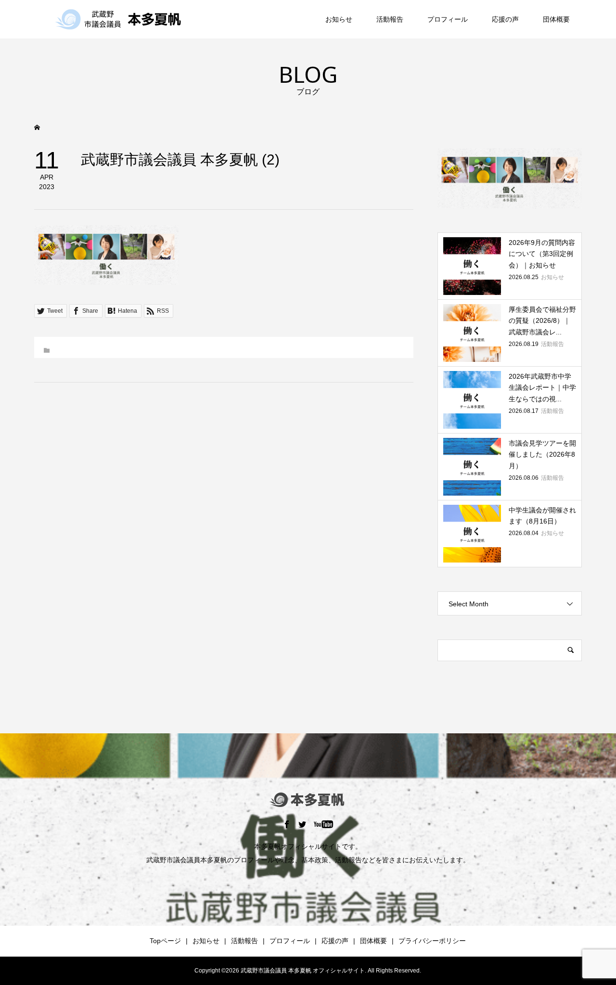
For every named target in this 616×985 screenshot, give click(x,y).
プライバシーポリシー (432, 941)
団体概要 (556, 19)
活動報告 (389, 19)
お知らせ (338, 19)
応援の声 (505, 19)
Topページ (165, 941)
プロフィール (447, 19)
